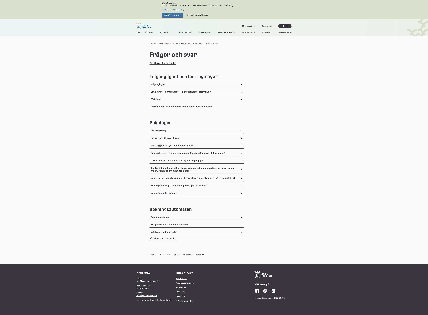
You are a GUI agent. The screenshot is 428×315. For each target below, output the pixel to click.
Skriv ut (201, 255)
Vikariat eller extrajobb (183, 43)
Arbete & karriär (248, 32)
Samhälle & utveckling (226, 32)
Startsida (153, 43)
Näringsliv (266, 32)
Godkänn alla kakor (172, 15)
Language (268, 26)
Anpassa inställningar (199, 15)
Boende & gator (204, 32)
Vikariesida (199, 43)
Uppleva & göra (166, 32)
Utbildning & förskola (144, 32)
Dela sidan (189, 255)
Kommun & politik (285, 32)
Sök (285, 26)
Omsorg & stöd (185, 32)
